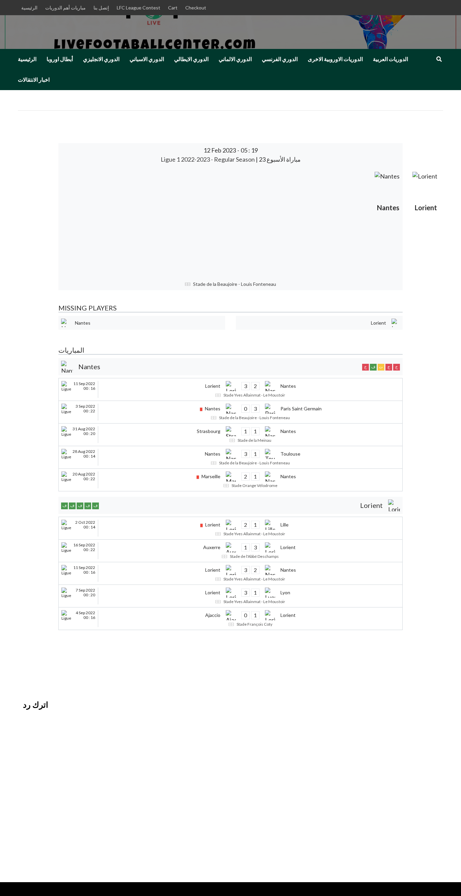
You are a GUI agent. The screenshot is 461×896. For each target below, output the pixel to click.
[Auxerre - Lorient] (230, 551)
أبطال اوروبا (60, 59)
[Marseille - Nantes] (230, 480)
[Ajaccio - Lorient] (230, 618)
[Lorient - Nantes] (230, 389)
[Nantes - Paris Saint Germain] (230, 412)
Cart (173, 7)
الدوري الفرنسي (280, 59)
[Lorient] (426, 222)
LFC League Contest (138, 7)
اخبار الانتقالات (34, 79)
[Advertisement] (215, 222)
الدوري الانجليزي (101, 59)
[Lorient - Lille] (230, 528)
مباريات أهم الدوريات (65, 7)
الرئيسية (29, 7)
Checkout (195, 7)
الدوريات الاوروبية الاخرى (335, 59)
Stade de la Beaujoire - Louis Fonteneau (234, 284)
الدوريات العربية (390, 59)
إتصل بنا (101, 7)
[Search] (439, 59)
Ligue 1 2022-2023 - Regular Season (208, 159)
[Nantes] (388, 222)
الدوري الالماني (235, 59)
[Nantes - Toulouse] (230, 457)
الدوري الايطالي (191, 59)
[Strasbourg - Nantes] (230, 435)
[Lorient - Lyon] (230, 596)
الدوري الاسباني (147, 59)
